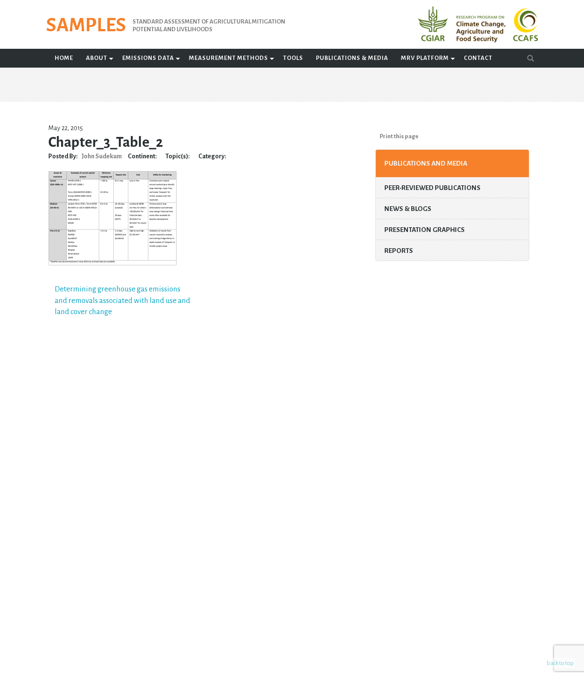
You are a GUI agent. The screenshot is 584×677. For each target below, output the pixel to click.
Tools (293, 58)
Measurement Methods (228, 58)
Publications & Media (352, 58)
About (96, 58)
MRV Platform (425, 58)
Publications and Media (425, 163)
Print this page (399, 136)
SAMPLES (86, 25)
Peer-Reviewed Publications (432, 187)
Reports (398, 250)
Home (64, 58)
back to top (560, 663)
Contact (478, 58)
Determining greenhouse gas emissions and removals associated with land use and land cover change (122, 300)
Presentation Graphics (424, 229)
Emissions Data (148, 58)
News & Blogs (407, 208)
